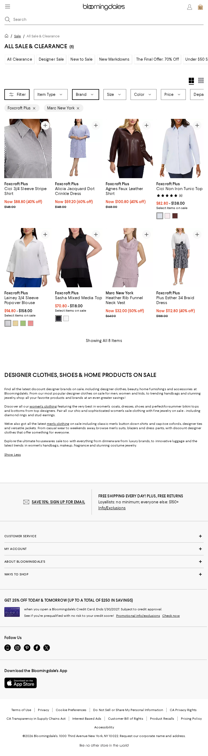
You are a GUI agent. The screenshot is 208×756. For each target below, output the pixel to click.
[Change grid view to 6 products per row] (201, 80)
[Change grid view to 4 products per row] (191, 81)
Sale (17, 36)
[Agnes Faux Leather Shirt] (129, 148)
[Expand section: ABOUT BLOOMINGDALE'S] (104, 561)
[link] (28, 194)
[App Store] (20, 682)
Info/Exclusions (112, 508)
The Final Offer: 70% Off (157, 59)
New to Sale (81, 59)
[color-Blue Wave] (159, 216)
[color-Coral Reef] (30, 323)
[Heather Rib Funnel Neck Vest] (129, 257)
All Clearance (19, 59)
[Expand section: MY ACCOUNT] (104, 549)
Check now (171, 616)
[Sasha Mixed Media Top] (78, 257)
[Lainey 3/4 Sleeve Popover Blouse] (28, 257)
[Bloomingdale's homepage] (7, 37)
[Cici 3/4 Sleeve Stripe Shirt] (28, 148)
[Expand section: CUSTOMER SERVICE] (104, 536)
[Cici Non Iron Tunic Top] (180, 148)
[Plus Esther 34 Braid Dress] (180, 257)
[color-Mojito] (23, 323)
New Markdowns (114, 59)
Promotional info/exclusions (138, 616)
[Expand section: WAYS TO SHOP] (104, 574)
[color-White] (8, 323)
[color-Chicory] (175, 216)
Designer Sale (51, 59)
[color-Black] (58, 318)
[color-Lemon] (15, 323)
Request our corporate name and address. (153, 736)
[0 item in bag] (200, 7)
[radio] (159, 215)
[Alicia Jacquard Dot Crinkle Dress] (78, 148)
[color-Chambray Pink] (167, 216)
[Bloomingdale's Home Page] (104, 7)
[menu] (7, 6)
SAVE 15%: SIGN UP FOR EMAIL (58, 502)
